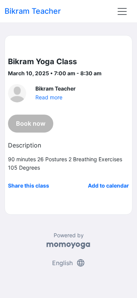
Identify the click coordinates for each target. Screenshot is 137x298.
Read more (48, 97)
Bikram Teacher (33, 11)
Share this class (28, 185)
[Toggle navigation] (122, 11)
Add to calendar (108, 185)
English (68, 262)
